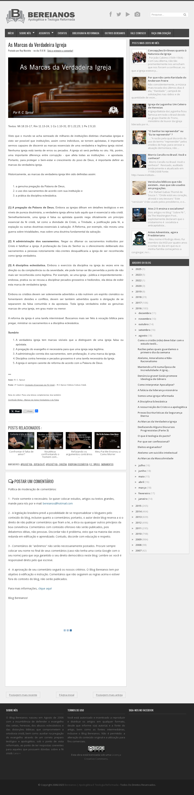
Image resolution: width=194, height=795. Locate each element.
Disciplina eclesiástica (78, 464)
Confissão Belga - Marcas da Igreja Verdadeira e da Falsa (33, 400)
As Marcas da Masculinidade (155, 458)
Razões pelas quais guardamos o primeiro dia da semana (158, 350)
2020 (138, 286)
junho (142, 471)
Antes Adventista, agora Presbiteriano (163, 233)
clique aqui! (45, 588)
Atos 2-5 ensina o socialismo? (166, 208)
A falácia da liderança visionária (158, 390)
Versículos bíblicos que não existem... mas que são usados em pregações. (166, 185)
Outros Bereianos (115, 33)
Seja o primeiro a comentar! (60, 50)
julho (141, 465)
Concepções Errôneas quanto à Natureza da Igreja (167, 52)
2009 (138, 539)
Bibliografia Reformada (85, 33)
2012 (138, 522)
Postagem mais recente (23, 695)
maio (141, 476)
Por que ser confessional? (154, 441)
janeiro (142, 498)
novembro (144, 318)
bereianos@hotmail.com (58, 503)
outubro (143, 324)
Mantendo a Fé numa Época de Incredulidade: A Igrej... (156, 368)
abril (141, 482)
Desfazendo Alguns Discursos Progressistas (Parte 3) (156, 428)
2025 (138, 269)
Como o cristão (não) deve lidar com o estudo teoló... (161, 342)
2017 (138, 302)
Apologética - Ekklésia (56, 464)
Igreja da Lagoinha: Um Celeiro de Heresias (167, 106)
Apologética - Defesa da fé (33, 464)
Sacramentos (107, 464)
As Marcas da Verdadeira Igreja (37, 45)
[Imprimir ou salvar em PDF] (28, 411)
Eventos (62, 33)
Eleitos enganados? (150, 447)
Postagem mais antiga (109, 695)
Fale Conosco (138, 33)
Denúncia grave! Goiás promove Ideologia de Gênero (157, 377)
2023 (138, 274)
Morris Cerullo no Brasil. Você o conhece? (167, 156)
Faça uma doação (161, 33)
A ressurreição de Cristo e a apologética (162, 407)
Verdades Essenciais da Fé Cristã (40, 385)
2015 (138, 505)
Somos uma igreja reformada (156, 396)
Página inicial (66, 695)
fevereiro (144, 493)
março (142, 487)
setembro (144, 330)
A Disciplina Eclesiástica (152, 401)
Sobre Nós (25, 33)
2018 (138, 297)
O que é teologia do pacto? (154, 436)
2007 (138, 550)
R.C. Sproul (94, 464)
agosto (142, 335)
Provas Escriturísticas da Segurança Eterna (160, 414)
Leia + (17, 753)
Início (11, 33)
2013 (138, 517)
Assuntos (44, 33)
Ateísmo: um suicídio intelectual (157, 452)
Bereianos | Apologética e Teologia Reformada (91, 784)
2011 (138, 528)
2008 (138, 545)
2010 (138, 533)
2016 (138, 308)
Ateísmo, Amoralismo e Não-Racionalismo (155, 359)
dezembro (144, 313)
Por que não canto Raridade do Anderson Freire (167, 79)
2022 (138, 280)
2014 (138, 511)
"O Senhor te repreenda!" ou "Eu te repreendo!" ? (165, 132)
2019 (138, 291)
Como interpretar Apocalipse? (156, 384)
